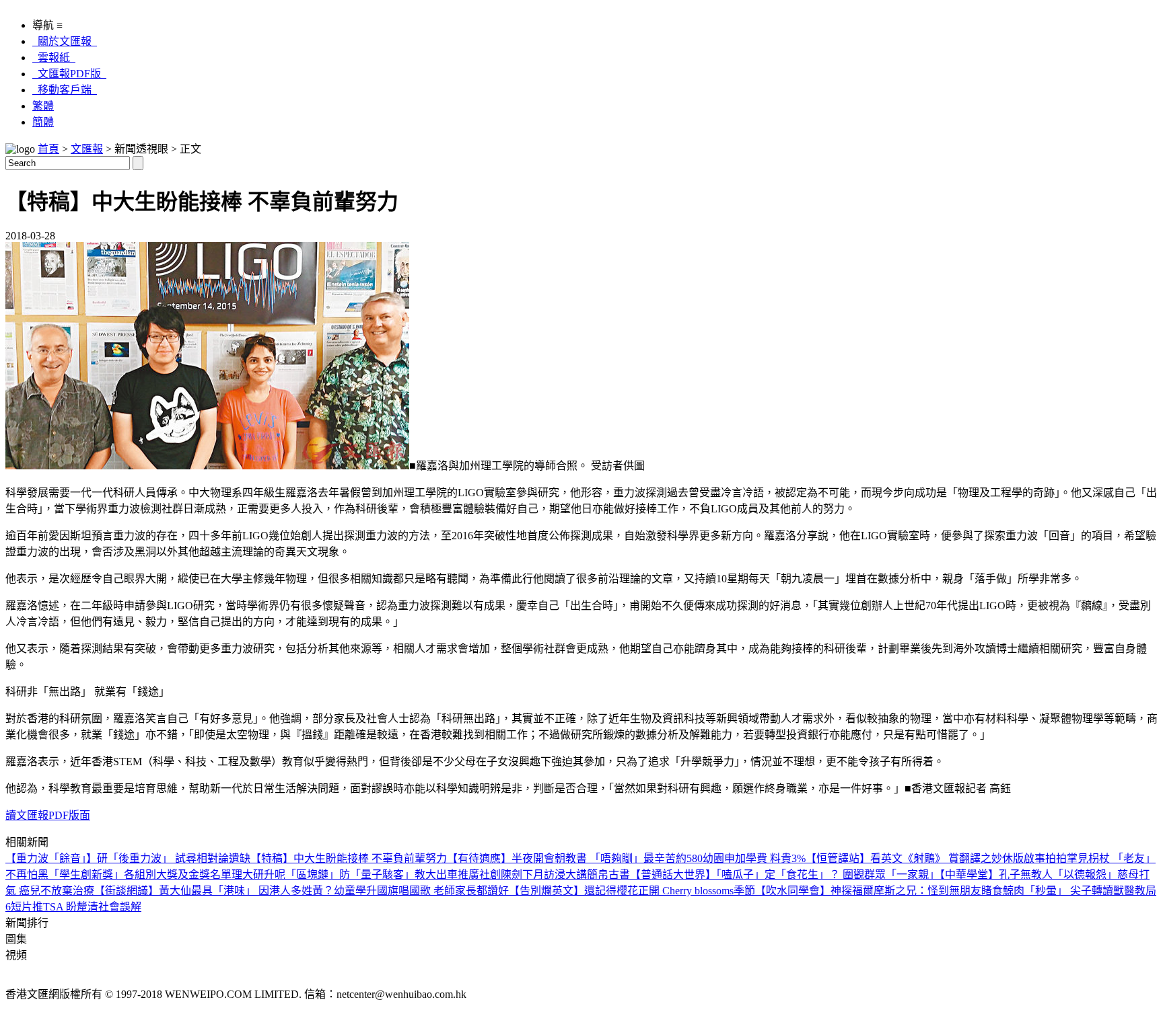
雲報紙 (53, 57)
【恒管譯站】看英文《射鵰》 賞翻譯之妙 (904, 858)
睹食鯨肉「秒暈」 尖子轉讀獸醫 (1058, 890)
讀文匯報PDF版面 (47, 815)
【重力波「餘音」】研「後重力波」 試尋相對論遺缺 (127, 858)
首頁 (48, 149)
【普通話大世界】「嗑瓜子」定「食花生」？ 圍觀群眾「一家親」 (785, 874)
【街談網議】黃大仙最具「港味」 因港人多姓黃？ (214, 890)
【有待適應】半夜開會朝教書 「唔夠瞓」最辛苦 (561, 858)
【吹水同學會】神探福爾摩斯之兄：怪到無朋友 (868, 890)
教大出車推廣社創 (458, 874)
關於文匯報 (64, 41)
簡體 (43, 122)
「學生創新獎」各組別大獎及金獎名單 (140, 874)
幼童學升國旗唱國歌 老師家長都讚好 (421, 890)
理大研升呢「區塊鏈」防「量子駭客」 (323, 874)
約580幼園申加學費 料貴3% (741, 858)
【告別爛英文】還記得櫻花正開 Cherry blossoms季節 (632, 890)
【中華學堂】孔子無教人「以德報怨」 (1028, 874)
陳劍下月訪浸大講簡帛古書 (565, 874)
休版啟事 (1023, 858)
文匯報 (87, 149)
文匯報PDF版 (69, 73)
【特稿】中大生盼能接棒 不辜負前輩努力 (348, 858)
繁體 (43, 106)
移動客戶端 (64, 89)
